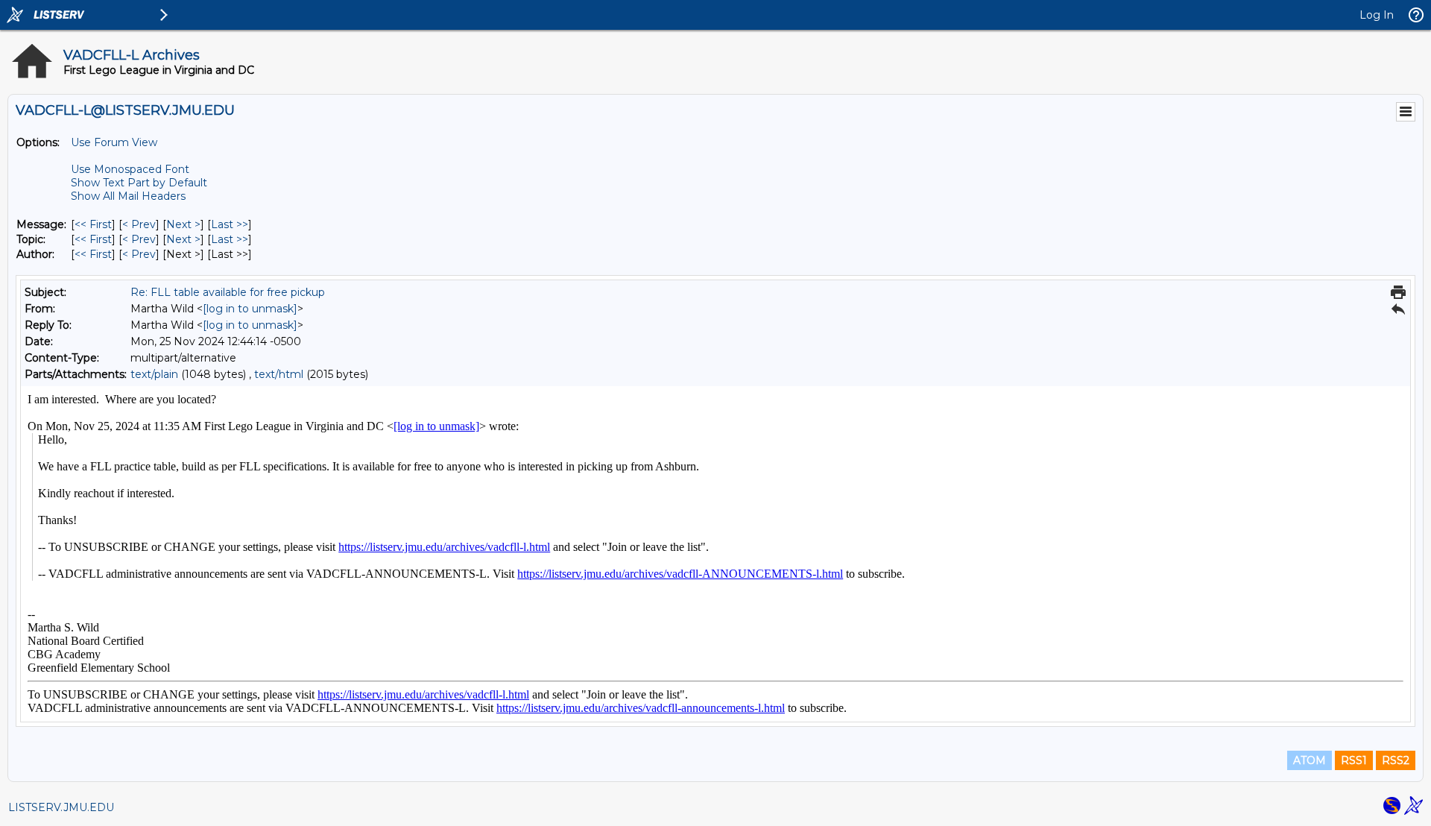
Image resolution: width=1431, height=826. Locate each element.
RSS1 (1354, 760)
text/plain (154, 374)
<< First (93, 224)
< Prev (139, 224)
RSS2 (1395, 760)
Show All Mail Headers (128, 196)
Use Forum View (114, 142)
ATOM (1309, 760)
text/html (278, 374)
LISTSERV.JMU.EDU (61, 807)
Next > (183, 224)
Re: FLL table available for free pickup (227, 292)
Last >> (229, 224)
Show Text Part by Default (139, 182)
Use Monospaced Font (130, 169)
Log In (1376, 15)
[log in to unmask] (250, 308)
